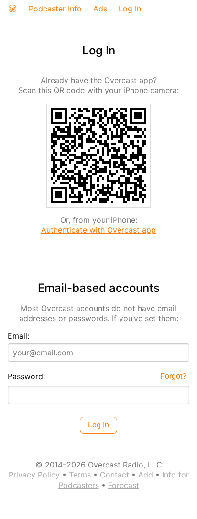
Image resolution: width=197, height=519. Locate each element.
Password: (26, 376)
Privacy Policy (34, 474)
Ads (100, 8)
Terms (80, 474)
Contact (114, 474)
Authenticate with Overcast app (98, 230)
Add (145, 474)
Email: (18, 336)
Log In (130, 8)
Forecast (123, 485)
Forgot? (173, 376)
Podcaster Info (55, 8)
